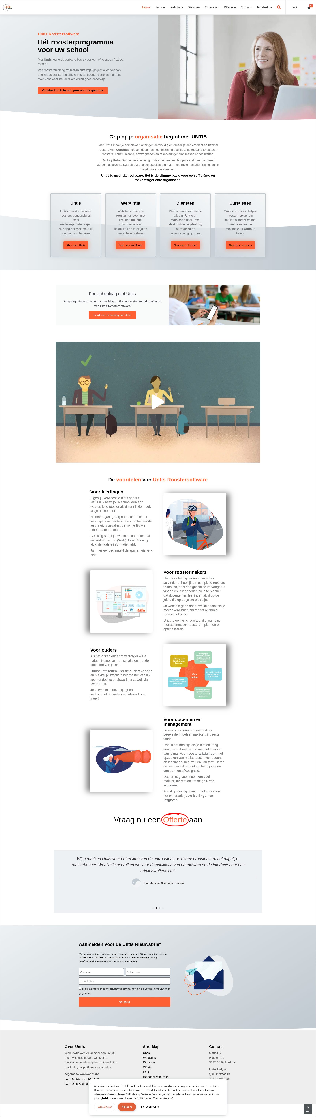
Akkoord (127, 1106)
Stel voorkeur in (150, 1106)
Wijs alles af (105, 1106)
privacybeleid (101, 1098)
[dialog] (158, 559)
